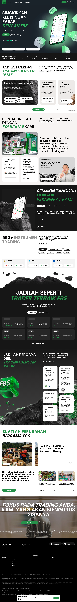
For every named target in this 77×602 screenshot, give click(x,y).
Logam (67, 249)
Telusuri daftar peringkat (38, 343)
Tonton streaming (47, 179)
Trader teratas (32, 312)
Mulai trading (40, 219)
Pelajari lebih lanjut (64, 101)
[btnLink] (70, 463)
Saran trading (47, 101)
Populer (43, 249)
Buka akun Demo (15, 34)
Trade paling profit (43, 312)
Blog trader (20, 101)
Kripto (67, 252)
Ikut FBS (9, 490)
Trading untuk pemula (10, 98)
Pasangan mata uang (55, 249)
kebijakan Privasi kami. (39, 598)
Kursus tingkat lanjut (26, 98)
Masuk (69, 2)
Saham (59, 252)
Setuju (56, 598)
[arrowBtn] (34, 152)
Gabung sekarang (9, 178)
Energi (42, 252)
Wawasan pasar (47, 98)
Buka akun (64, 2)
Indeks (50, 252)
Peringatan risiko (5, 590)
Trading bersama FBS (38, 109)
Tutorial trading (9, 101)
